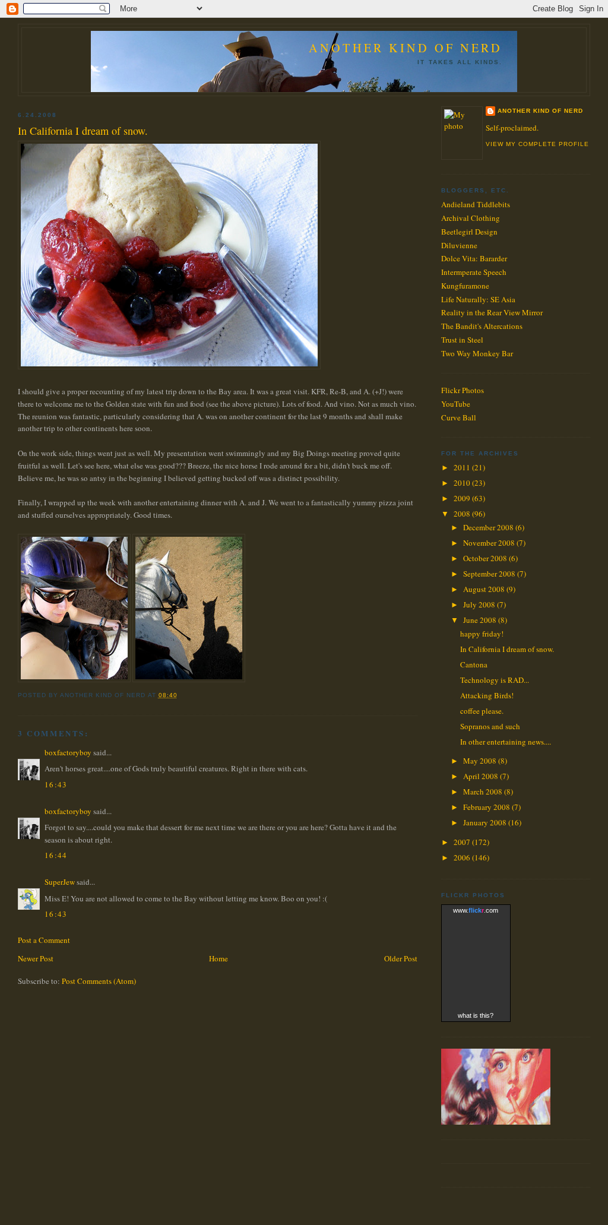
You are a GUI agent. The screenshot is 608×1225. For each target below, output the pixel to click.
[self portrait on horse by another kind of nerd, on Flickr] (74, 679)
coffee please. (482, 710)
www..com (475, 910)
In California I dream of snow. (83, 131)
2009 (463, 498)
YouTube (455, 403)
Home (218, 958)
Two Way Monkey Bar (477, 353)
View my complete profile (537, 144)
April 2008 (481, 776)
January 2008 (485, 822)
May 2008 (480, 760)
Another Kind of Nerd (405, 48)
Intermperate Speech (473, 272)
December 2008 (489, 527)
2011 (463, 467)
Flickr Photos (462, 390)
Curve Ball (458, 417)
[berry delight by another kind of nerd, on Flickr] (169, 366)
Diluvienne (459, 245)
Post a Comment (44, 940)
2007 (463, 842)
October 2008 (486, 558)
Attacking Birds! (487, 695)
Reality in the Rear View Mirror (492, 312)
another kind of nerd (540, 110)
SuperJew (60, 881)
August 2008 (484, 589)
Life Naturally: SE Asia (478, 299)
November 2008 (490, 542)
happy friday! (482, 633)
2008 (463, 513)
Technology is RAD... (494, 680)
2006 (463, 857)
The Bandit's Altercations (481, 326)
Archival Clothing (470, 218)
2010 (463, 482)
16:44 (56, 855)
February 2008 (487, 807)
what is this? (475, 1015)
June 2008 (480, 620)
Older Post (400, 958)
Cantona (473, 664)
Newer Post (35, 958)
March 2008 (483, 791)
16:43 (56, 784)
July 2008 (480, 604)
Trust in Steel (462, 339)
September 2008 (490, 573)
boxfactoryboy (68, 752)
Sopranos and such (490, 726)
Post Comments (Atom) (99, 981)
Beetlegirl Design (469, 231)
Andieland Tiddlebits (475, 204)
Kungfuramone (465, 285)
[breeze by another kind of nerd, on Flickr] (188, 679)
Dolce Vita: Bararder (474, 258)
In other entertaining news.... (505, 741)
